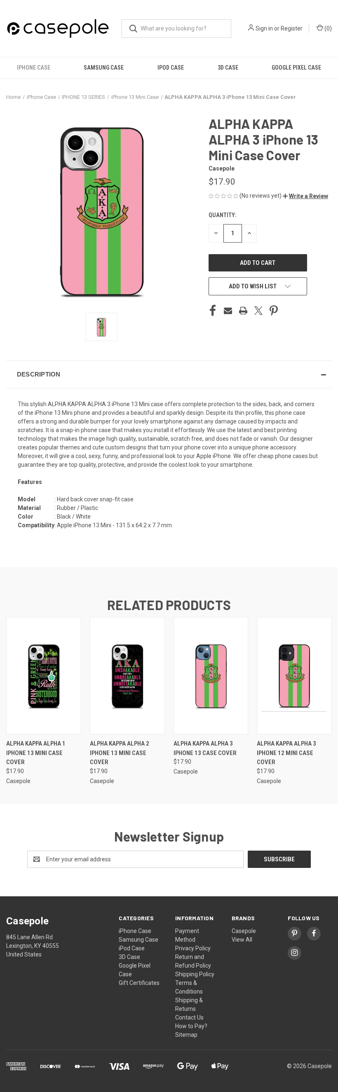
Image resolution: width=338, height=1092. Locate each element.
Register (292, 28)
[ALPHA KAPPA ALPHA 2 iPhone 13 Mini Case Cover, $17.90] (127, 676)
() (327, 28)
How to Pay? (191, 1026)
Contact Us (189, 1017)
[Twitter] (258, 310)
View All (242, 939)
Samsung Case (104, 67)
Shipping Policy (194, 974)
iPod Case (170, 67)
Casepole (244, 931)
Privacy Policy (193, 948)
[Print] (243, 310)
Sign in (264, 28)
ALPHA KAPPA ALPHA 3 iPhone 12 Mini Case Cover (286, 753)
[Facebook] (213, 310)
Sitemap (186, 1034)
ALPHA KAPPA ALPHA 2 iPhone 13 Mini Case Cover (119, 753)
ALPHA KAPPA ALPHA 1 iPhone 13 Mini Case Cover (36, 753)
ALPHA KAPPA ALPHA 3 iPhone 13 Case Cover (205, 748)
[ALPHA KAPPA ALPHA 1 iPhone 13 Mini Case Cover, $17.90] (44, 676)
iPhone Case (33, 67)
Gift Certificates (139, 983)
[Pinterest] (274, 310)
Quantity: (222, 215)
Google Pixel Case (296, 67)
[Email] (228, 310)
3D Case (228, 67)
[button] (305, 196)
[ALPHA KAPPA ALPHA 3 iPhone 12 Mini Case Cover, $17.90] (294, 676)
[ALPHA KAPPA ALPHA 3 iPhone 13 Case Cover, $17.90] (211, 676)
